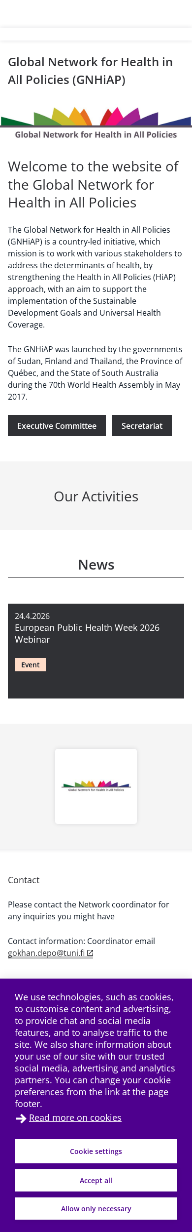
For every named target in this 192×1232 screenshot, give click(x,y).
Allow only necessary (96, 1208)
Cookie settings (96, 1151)
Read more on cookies (75, 1117)
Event (30, 664)
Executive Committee (56, 425)
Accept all (96, 1180)
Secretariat (142, 425)
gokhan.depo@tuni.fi (46, 952)
